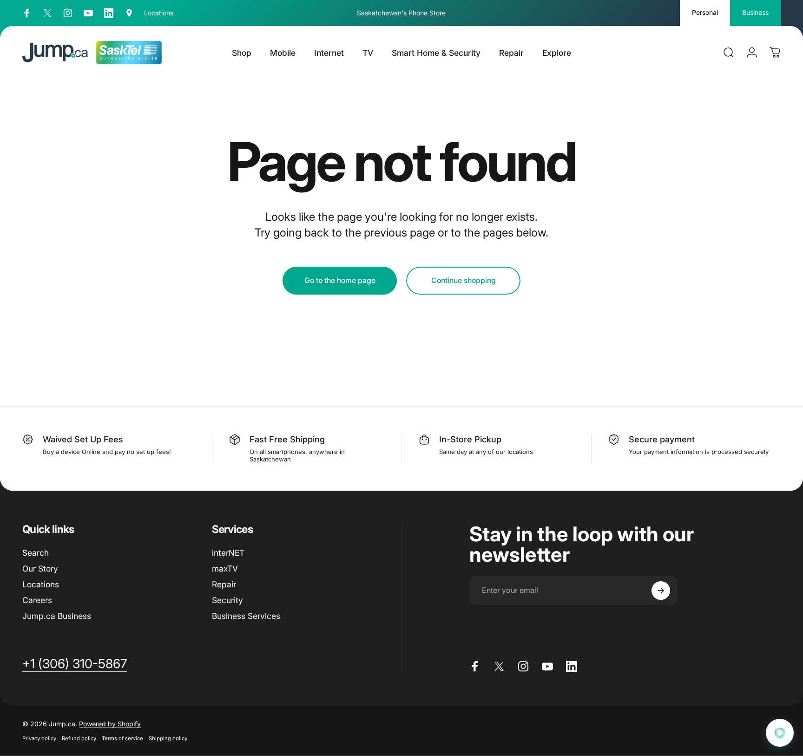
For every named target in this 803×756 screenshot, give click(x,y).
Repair (224, 584)
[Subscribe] (661, 590)
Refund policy (79, 738)
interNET (228, 553)
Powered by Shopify (110, 724)
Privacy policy (39, 738)
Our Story (40, 568)
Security (227, 600)
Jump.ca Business (56, 616)
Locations (40, 584)
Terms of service (122, 738)
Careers (37, 600)
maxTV (225, 568)
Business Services (246, 616)
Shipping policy (168, 738)
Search (35, 553)
